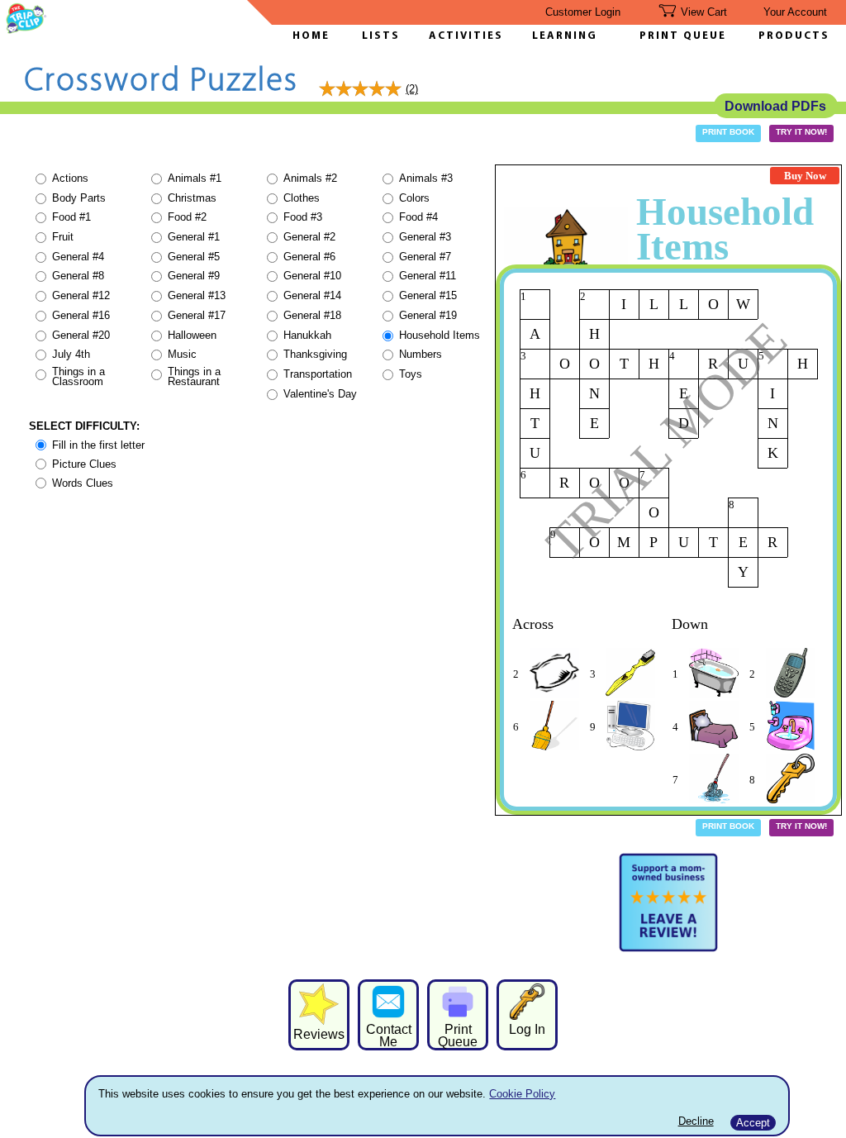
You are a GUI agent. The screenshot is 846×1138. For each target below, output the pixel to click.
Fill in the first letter (98, 445)
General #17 (197, 315)
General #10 (312, 275)
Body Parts (79, 198)
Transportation (317, 374)
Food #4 (418, 217)
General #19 (428, 315)
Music (182, 354)
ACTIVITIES (466, 36)
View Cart (704, 12)
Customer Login (582, 12)
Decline (696, 1121)
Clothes (301, 198)
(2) (412, 89)
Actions (70, 178)
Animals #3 (426, 178)
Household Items (439, 335)
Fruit (63, 237)
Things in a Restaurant (194, 376)
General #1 (194, 237)
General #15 (428, 295)
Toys (410, 374)
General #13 (197, 295)
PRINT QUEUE (682, 36)
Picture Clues (84, 464)
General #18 (312, 315)
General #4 (78, 256)
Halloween (192, 335)
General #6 (309, 256)
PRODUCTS (793, 36)
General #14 (312, 295)
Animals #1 (194, 178)
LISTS (381, 36)
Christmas (192, 198)
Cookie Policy (522, 1094)
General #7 (425, 256)
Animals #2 (310, 178)
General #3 (425, 237)
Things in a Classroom (78, 376)
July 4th (71, 354)
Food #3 (302, 217)
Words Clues (82, 483)
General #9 (194, 275)
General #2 (309, 237)
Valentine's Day (320, 394)
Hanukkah (307, 335)
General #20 (81, 335)
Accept (753, 1123)
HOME (311, 36)
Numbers (420, 354)
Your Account (795, 12)
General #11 (427, 275)
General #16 (81, 315)
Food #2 (187, 217)
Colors (414, 198)
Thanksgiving (315, 354)
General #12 (81, 295)
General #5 (194, 256)
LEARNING (560, 36)
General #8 (78, 275)
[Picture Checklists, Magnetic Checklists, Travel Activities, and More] (26, 29)
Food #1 (71, 217)
